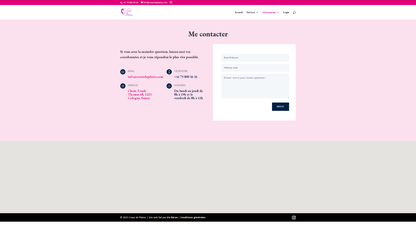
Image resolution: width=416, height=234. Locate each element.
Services (251, 12)
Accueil (239, 12)
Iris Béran (172, 217)
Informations (269, 12)
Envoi (280, 106)
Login (286, 12)
